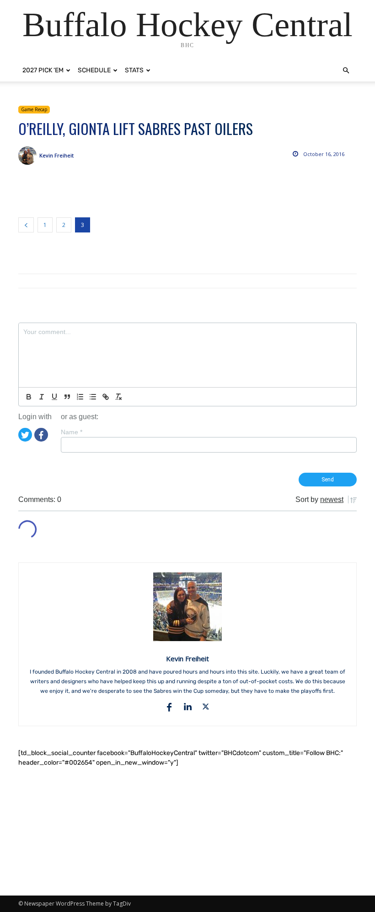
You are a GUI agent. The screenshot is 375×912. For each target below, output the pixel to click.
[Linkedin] (187, 707)
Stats (134, 70)
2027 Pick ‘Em (43, 70)
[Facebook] (41, 433)
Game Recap (34, 109)
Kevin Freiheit (56, 155)
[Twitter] (25, 433)
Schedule (94, 70)
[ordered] (80, 396)
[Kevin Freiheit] (28, 155)
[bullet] (92, 396)
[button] (346, 70)
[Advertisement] (187, 831)
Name (71, 432)
